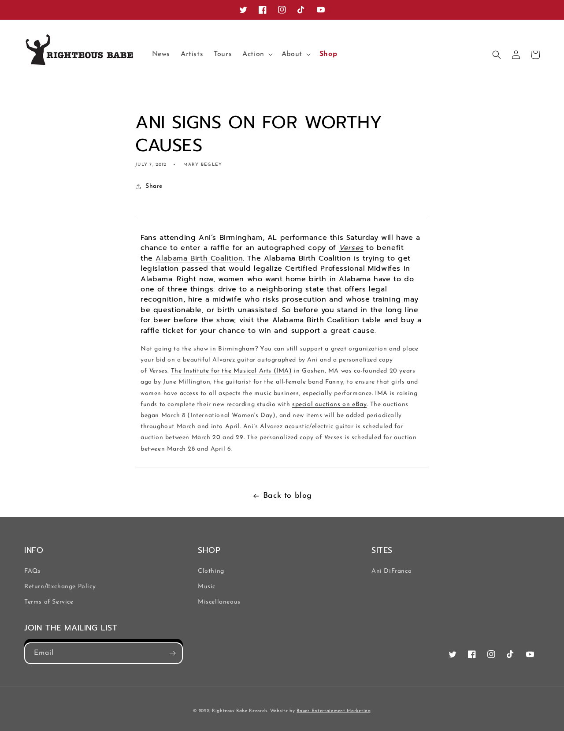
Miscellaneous (219, 602)
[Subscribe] (172, 653)
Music (206, 586)
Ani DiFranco (391, 571)
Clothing (211, 571)
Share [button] (154, 186)
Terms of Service (49, 602)
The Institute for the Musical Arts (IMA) (231, 371)
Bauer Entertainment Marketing (334, 711)
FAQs (32, 571)
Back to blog (287, 496)
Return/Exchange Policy (60, 586)
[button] (256, 54)
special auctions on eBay (329, 404)
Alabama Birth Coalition (199, 258)
